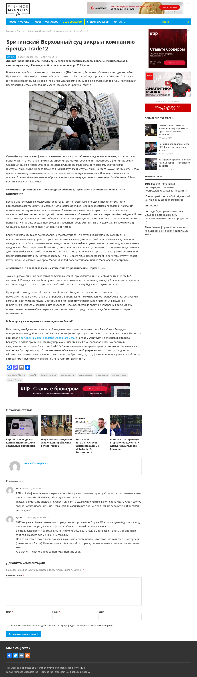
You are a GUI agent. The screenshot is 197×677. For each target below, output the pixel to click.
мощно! (153, 205)
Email (56, 611)
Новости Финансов (46, 21)
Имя (9, 611)
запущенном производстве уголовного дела (48, 337)
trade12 (33, 375)
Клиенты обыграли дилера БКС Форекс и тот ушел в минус (174, 147)
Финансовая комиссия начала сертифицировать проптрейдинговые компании (173, 130)
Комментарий (15, 575)
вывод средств (85, 375)
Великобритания (48, 375)
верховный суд (67, 375)
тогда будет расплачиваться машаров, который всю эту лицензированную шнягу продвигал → (166, 216)
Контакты (120, 21)
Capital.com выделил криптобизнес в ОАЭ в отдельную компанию (21, 443)
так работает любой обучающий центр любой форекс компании (167, 198)
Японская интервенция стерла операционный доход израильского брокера (125, 444)
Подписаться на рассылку (167, 108)
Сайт (101, 611)
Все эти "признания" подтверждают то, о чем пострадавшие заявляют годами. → (166, 187)
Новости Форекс (18, 21)
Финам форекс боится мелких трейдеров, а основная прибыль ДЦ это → (166, 231)
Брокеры (21, 31)
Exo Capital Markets (16, 375)
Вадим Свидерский (28, 56)
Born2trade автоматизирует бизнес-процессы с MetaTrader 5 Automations (87, 446)
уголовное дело (119, 375)
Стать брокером (72, 21)
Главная (10, 31)
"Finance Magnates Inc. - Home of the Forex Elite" (39, 671)
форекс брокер (14, 380)
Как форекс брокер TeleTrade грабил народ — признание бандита (175, 162)
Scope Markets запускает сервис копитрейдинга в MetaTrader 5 (56, 443)
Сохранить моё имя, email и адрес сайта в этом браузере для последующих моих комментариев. (61, 625)
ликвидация (102, 375)
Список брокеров (98, 21)
